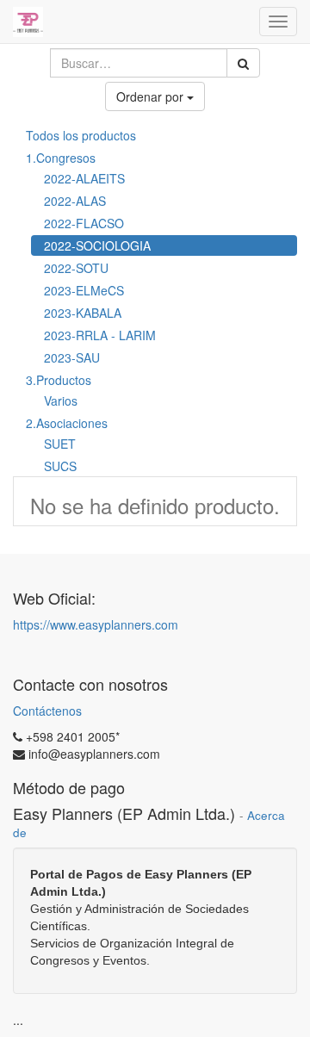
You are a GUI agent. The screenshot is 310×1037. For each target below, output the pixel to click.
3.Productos (58, 379)
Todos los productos (81, 135)
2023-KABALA (82, 312)
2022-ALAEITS (84, 178)
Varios (61, 400)
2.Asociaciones (67, 423)
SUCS (60, 466)
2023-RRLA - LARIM (100, 335)
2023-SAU (72, 357)
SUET (60, 443)
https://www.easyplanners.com (95, 624)
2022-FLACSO (84, 223)
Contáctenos (47, 710)
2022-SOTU (76, 267)
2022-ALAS (75, 200)
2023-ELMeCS (84, 290)
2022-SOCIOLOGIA (97, 245)
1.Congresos (61, 157)
